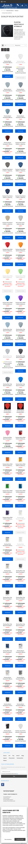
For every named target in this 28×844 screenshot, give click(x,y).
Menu (4, 1)
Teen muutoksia (7, 839)
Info (9, 755)
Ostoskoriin (7, 76)
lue (16, 773)
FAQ (13, 755)
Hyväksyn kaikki (20, 839)
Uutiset (17, 755)
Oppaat (5, 758)
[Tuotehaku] (26, 5)
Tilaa (14, 776)
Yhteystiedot (12, 758)
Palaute (5, 760)
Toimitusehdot (20, 758)
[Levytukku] (7, 5)
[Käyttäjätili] (22, 5)
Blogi (23, 755)
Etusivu (4, 755)
